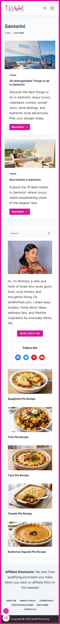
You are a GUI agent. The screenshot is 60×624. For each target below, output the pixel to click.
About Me (11, 600)
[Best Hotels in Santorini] (30, 153)
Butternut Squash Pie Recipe (27, 551)
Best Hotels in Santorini (25, 179)
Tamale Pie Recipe (20, 513)
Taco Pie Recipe (18, 475)
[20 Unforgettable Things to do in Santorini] (30, 55)
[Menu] (52, 8)
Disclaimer (42, 605)
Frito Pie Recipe (18, 437)
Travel (13, 75)
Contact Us (30, 609)
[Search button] (49, 233)
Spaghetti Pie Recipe (22, 398)
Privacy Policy (28, 600)
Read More (21, 128)
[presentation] (30, 381)
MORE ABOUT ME (30, 333)
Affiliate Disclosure (22, 605)
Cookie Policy (47, 600)
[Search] (45, 8)
